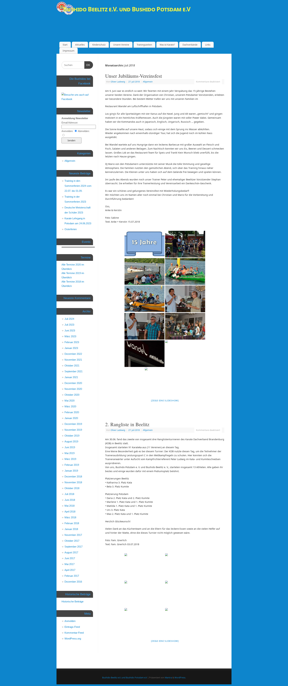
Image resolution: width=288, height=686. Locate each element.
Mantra (168, 677)
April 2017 (69, 570)
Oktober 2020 (71, 394)
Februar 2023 (71, 342)
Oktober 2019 (71, 435)
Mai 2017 (69, 564)
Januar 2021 (71, 377)
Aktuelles (80, 44)
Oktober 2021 (71, 365)
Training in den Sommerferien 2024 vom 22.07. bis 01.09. (78, 185)
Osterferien (70, 229)
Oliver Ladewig (118, 81)
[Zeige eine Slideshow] (165, 400)
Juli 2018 (69, 494)
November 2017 (73, 534)
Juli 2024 (69, 318)
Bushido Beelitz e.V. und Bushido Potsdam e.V (126, 9)
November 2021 (73, 359)
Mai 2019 (69, 453)
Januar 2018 (71, 529)
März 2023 (70, 336)
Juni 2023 (69, 330)
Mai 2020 (69, 400)
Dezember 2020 (73, 383)
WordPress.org (72, 638)
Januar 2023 (71, 348)
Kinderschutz (99, 44)
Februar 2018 (71, 523)
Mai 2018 (69, 505)
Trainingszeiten (144, 44)
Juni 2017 (69, 558)
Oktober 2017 (71, 540)
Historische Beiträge (73, 601)
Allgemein (148, 81)
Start (65, 44)
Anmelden (70, 621)
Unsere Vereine (121, 44)
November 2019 (73, 429)
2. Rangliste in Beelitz (127, 424)
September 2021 (73, 371)
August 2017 (71, 552)
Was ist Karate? (167, 44)
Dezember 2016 (73, 581)
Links (207, 44)
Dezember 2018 (73, 476)
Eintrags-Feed (72, 626)
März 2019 (70, 459)
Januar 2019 (71, 470)
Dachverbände (190, 44)
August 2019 (71, 441)
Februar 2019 (71, 464)
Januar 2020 (71, 418)
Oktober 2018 (71, 488)
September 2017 (73, 546)
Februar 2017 (71, 575)
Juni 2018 (69, 499)
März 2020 (70, 406)
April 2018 (69, 511)
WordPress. (180, 677)
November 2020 (73, 388)
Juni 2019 (69, 447)
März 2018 (70, 517)
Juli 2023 (69, 324)
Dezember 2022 (73, 353)
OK (88, 65)
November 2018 (73, 482)
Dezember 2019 (73, 424)
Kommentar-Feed (74, 632)
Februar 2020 (71, 412)
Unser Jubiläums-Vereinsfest (133, 75)
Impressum (68, 50)
